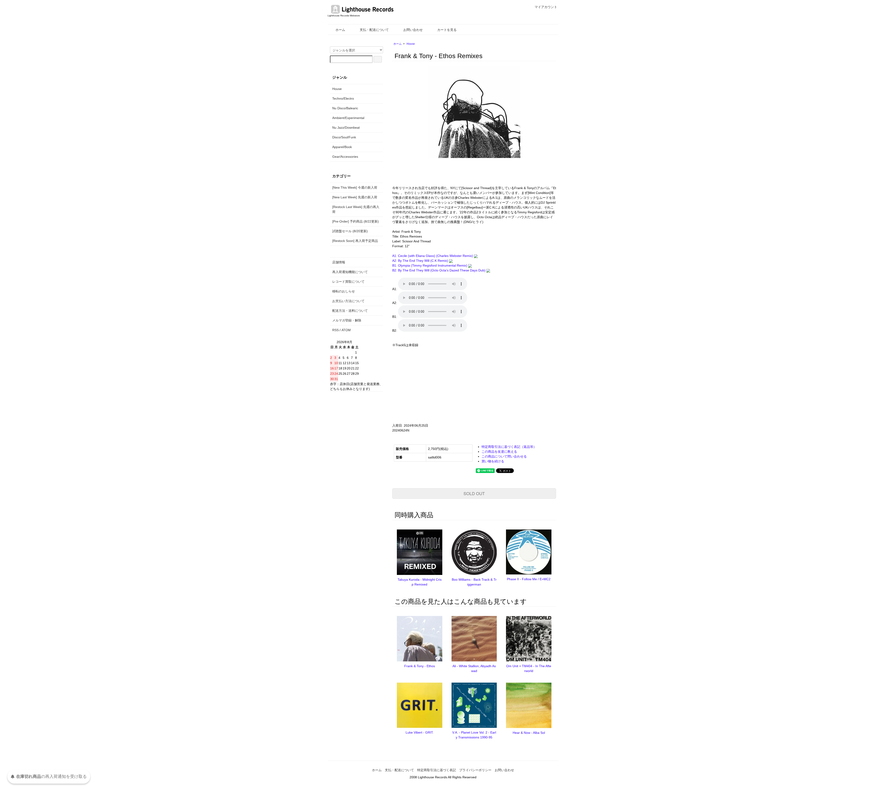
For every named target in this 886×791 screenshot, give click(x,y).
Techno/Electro (343, 98)
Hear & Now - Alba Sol (529, 732)
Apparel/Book (342, 147)
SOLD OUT (474, 493)
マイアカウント (546, 7)
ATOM (346, 330)
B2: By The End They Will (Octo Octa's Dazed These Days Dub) (439, 270)
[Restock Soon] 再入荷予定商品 (355, 241)
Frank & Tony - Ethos (419, 666)
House (411, 43)
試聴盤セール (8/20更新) (350, 231)
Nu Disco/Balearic (345, 108)
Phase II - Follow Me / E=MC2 (529, 579)
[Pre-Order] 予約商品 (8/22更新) (355, 221)
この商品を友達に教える (499, 451)
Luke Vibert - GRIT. (420, 732)
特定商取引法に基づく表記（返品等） (509, 447)
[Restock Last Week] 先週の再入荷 (355, 209)
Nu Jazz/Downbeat (346, 127)
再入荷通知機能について (350, 272)
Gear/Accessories (345, 156)
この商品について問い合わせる (504, 456)
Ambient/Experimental (348, 118)
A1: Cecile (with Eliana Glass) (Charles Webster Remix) (433, 256)
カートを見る (447, 30)
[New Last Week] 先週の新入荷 (354, 197)
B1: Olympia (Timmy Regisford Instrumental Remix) (430, 265)
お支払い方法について (348, 301)
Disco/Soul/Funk (344, 137)
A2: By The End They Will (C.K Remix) (420, 260)
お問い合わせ (413, 30)
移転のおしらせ (343, 291)
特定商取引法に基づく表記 (436, 770)
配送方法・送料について (350, 310)
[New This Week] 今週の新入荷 (354, 187)
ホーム (340, 30)
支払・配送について (374, 30)
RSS (335, 330)
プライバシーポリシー (475, 770)
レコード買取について (348, 281)
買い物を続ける (493, 461)
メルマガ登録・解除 (346, 320)
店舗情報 (338, 262)
